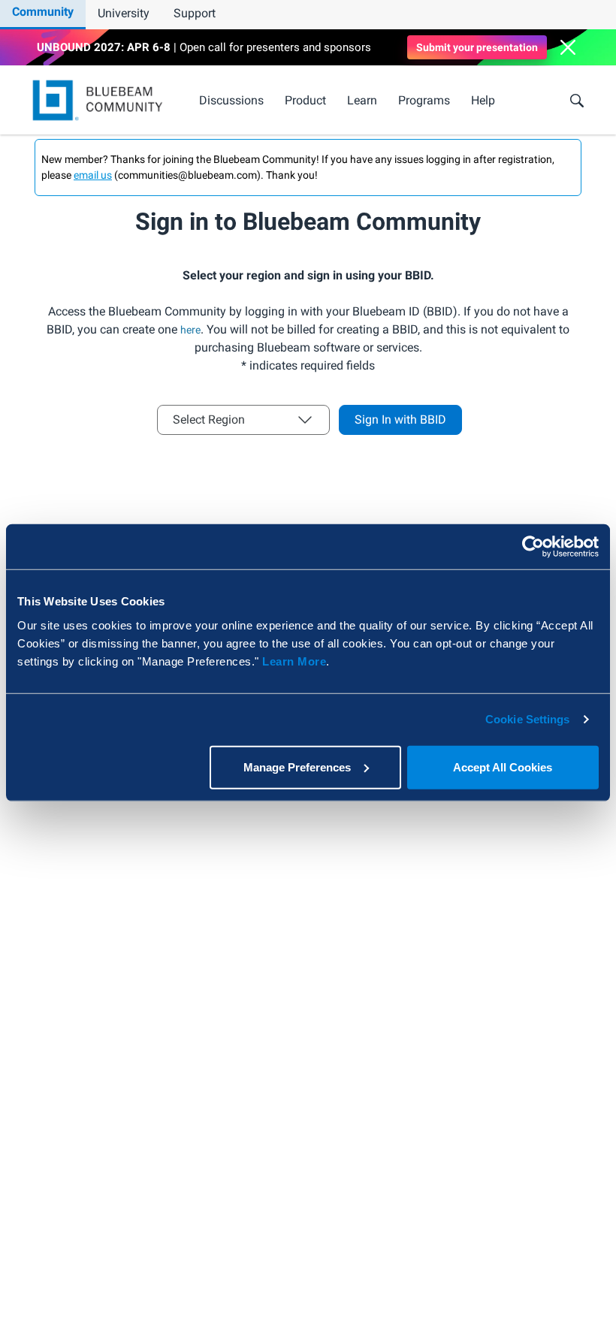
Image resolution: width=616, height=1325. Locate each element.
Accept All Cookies (502, 766)
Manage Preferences (297, 766)
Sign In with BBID (400, 419)
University (123, 13)
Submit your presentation (477, 47)
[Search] (576, 100)
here (190, 330)
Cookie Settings (527, 719)
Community (43, 12)
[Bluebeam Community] (100, 100)
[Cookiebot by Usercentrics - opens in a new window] (533, 547)
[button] (568, 47)
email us (93, 175)
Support (195, 13)
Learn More (294, 660)
